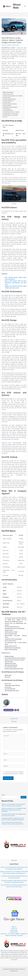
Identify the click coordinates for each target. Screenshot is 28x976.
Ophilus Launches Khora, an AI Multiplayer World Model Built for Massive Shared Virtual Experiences (14, 810)
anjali (4, 706)
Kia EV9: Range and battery (10, 99)
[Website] (15, 710)
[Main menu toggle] (25, 6)
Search (3, 794)
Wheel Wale (17, 6)
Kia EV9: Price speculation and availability (13, 95)
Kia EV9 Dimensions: (8, 110)
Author (5, 116)
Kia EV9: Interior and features (10, 103)
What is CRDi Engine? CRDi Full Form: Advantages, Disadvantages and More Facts (15, 282)
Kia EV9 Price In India (8, 94)
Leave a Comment (6, 45)
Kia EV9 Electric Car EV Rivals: (11, 115)
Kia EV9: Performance (8, 100)
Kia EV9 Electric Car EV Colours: (11, 113)
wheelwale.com (14, 970)
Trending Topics (14, 932)
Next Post (14, 721)
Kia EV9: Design (7, 102)
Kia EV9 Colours (7, 97)
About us (14, 926)
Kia (12, 45)
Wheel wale (3, 950)
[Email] (18, 710)
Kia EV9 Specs (7, 108)
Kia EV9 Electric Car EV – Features (11, 112)
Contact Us (14, 928)
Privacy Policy (14, 930)
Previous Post (13, 718)
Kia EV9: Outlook (7, 105)
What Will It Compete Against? (10, 107)
